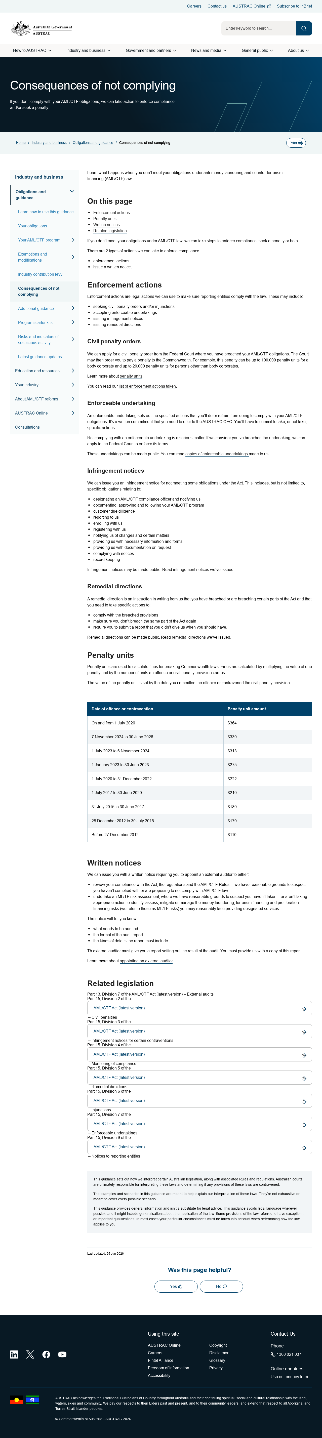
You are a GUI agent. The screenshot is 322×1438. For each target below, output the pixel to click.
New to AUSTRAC (29, 50)
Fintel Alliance (160, 1360)
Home (21, 143)
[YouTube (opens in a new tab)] (62, 1354)
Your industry (26, 385)
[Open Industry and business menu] (108, 50)
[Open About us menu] (307, 50)
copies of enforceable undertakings (216, 454)
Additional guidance (36, 308)
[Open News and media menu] (224, 50)
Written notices (106, 225)
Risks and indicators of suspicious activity (38, 340)
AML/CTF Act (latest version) (119, 1010)
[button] (296, 143)
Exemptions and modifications (32, 257)
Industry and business (85, 50)
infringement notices (191, 569)
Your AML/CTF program (39, 240)
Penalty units (104, 219)
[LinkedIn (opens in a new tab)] (14, 1354)
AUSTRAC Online (249, 6)
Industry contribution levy (40, 274)
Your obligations (32, 226)
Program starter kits (35, 322)
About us (296, 50)
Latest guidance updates (40, 357)
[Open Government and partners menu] (174, 50)
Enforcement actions (111, 213)
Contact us (217, 6)
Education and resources (37, 371)
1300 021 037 (289, 1354)
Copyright (218, 1345)
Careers (194, 6)
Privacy (216, 1368)
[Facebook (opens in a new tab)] (46, 1354)
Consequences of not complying (38, 291)
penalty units (131, 376)
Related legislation (110, 231)
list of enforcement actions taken (147, 386)
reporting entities (215, 296)
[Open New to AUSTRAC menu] (49, 50)
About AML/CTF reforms (36, 399)
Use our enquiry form (289, 1377)
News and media (206, 50)
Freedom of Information (168, 1368)
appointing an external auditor (146, 961)
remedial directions (189, 637)
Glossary (217, 1360)
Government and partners (148, 50)
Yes (173, 1286)
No (218, 1286)
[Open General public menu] (271, 50)
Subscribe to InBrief (294, 6)
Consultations (27, 427)
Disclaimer (218, 1353)
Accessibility (159, 1375)
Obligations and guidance (93, 143)
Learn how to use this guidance (46, 212)
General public (255, 50)
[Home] (41, 28)
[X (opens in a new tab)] (30, 1354)
